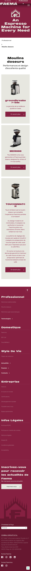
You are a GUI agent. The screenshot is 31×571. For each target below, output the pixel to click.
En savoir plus (15, 114)
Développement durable (8, 401)
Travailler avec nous (7, 406)
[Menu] (28, 5)
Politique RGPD (6, 425)
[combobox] (14, 528)
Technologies (6, 319)
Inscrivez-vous (12, 486)
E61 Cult (3, 337)
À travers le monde (7, 391)
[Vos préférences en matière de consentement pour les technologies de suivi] (28, 568)
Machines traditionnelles (8, 302)
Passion (4, 368)
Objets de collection (7, 356)
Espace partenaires (7, 411)
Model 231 (4, 440)
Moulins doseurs (6, 307)
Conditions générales (7, 445)
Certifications (5, 396)
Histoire (3, 387)
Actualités (5, 363)
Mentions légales (6, 435)
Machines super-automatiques (10, 312)
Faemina (4, 332)
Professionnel (6, 40)
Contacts (4, 373)
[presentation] (15, 285)
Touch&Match (5, 342)
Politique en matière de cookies (10, 430)
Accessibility (5, 450)
